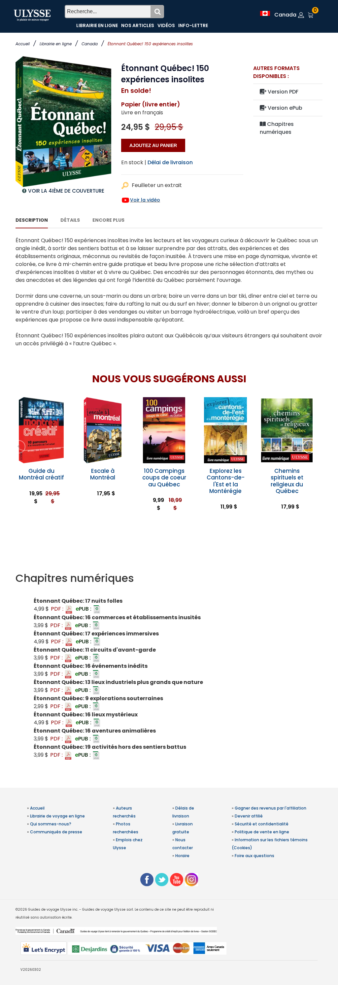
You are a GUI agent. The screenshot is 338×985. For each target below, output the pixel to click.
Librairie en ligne (56, 44)
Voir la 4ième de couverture (66, 190)
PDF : (58, 609)
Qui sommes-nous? (50, 824)
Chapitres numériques (277, 128)
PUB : (84, 609)
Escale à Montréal (102, 474)
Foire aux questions (254, 855)
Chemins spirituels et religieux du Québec (287, 481)
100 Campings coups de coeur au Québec (164, 477)
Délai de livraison (170, 162)
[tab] (169, 578)
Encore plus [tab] (108, 220)
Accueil (23, 44)
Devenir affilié (249, 816)
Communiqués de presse (56, 832)
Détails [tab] (70, 220)
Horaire (182, 855)
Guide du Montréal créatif (41, 474)
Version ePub (284, 108)
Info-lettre (193, 25)
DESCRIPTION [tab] (32, 220)
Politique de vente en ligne (262, 832)
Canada (90, 44)
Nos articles (137, 25)
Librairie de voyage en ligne (57, 816)
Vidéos (166, 25)
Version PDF (282, 91)
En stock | (133, 162)
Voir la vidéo (145, 200)
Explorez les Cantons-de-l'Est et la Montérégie (226, 481)
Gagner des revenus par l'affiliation (270, 808)
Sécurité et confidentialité (261, 824)
